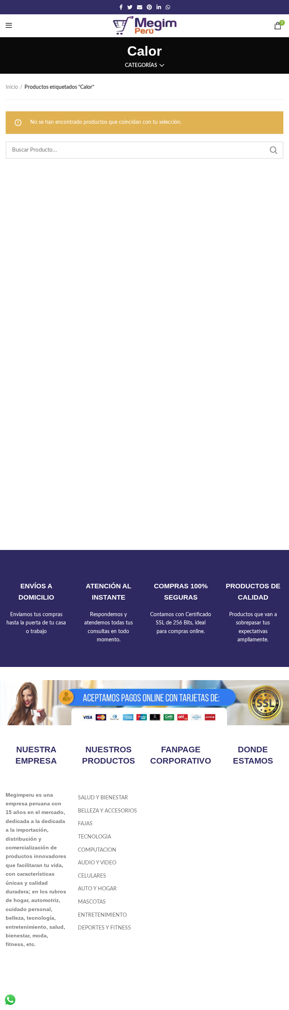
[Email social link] (139, 7)
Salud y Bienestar (103, 797)
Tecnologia (94, 837)
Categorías (141, 65)
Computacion (97, 850)
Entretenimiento (102, 915)
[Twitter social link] (130, 7)
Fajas (85, 823)
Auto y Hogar (97, 889)
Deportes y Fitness (104, 928)
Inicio (12, 87)
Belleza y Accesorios (107, 811)
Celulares (92, 876)
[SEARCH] (273, 150)
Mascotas (92, 902)
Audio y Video (97, 863)
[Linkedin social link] (158, 7)
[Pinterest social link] (149, 7)
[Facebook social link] (121, 7)
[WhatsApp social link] (167, 7)
